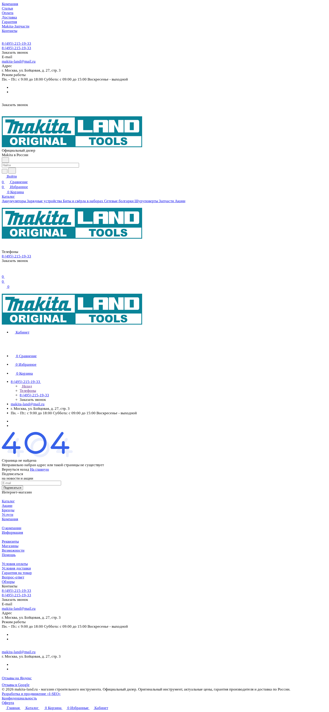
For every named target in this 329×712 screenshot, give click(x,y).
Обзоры (8, 582)
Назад (26, 386)
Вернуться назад (15, 469)
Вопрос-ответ (13, 577)
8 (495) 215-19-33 (16, 43)
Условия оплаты (15, 564)
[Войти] (4, 271)
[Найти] (12, 171)
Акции (7, 506)
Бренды (8, 510)
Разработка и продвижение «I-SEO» (31, 694)
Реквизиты (10, 541)
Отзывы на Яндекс (17, 678)
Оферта (8, 703)
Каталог (8, 501)
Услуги (7, 514)
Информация (12, 532)
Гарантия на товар (17, 573)
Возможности (13, 550)
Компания (10, 519)
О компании (11, 528)
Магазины (10, 546)
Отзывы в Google (16, 685)
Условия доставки (16, 568)
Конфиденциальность (19, 698)
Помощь (9, 555)
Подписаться (12, 487)
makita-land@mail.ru (19, 61)
